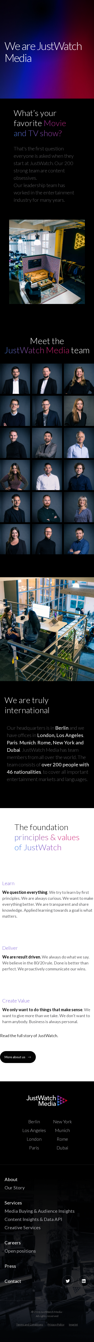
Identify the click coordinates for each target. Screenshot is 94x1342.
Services (13, 1202)
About (11, 1179)
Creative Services (23, 1227)
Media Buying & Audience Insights (40, 1211)
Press (10, 1266)
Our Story (15, 1187)
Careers (13, 1242)
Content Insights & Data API (33, 1219)
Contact (13, 1281)
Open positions (20, 1251)
